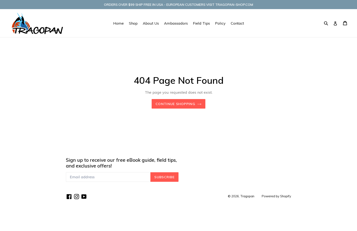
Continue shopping (175, 104)
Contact (237, 23)
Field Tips (201, 23)
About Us (151, 23)
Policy (220, 23)
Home (118, 23)
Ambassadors (176, 23)
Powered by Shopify (276, 196)
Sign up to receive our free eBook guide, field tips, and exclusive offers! (121, 163)
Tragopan (247, 196)
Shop (133, 23)
